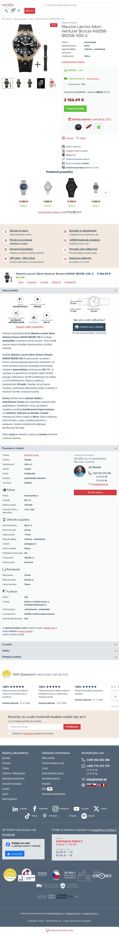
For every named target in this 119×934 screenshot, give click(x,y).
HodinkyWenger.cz (55, 913)
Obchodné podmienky (13, 778)
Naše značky (48, 758)
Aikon (31, 19)
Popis (21, 282)
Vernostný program (12, 783)
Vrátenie (6, 773)
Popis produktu (10, 290)
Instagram (64, 808)
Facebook (43, 808)
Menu (31, 11)
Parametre (32, 282)
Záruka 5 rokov (19, 230)
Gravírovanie (76, 84)
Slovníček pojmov (51, 778)
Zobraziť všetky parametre (30, 327)
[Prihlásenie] (18, 11)
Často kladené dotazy (53, 773)
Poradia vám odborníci (83, 249)
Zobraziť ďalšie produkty (49, 212)
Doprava (6, 763)
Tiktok (34, 816)
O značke (45, 282)
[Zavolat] (6, 11)
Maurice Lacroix (20, 19)
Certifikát (69, 151)
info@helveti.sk (100, 484)
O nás (45, 768)
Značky (9, 19)
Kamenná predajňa (21, 249)
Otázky (83, 138)
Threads (72, 816)
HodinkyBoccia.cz (90, 913)
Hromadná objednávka (53, 793)
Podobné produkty (11, 657)
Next (105, 192)
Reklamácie (19, 773)
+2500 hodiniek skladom (84, 240)
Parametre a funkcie (13, 448)
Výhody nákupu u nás (53, 763)
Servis (5, 793)
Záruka (5, 788)
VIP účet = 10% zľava (22, 258)
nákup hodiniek (26, 631)
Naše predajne (9, 799)
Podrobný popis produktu (74, 62)
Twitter (103, 808)
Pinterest (52, 816)
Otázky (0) (57, 282)
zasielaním (28, 733)
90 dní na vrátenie (21, 240)
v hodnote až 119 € (91, 119)
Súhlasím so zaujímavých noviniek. (32, 733)
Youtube (85, 808)
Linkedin (23, 808)
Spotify (91, 816)
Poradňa (46, 783)
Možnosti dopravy (93, 79)
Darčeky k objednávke (83, 230)
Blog (44, 788)
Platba (5, 768)
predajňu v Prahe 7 (104, 830)
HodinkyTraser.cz (73, 913)
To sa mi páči (16, 854)
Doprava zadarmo (80, 258)
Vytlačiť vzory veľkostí (91, 327)
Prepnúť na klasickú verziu (61, 930)
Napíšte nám (49, 628)
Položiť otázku (95, 492)
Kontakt (6, 758)
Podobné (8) (71, 282)
